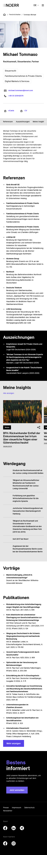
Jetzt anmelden (17, 790)
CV (26, 110)
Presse (6, 807)
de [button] (35, 5)
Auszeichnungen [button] (23, 121)
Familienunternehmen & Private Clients (23, 76)
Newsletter (7, 811)
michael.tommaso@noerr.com (20, 90)
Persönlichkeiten (15, 15)
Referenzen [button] (8, 121)
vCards (11, 110)
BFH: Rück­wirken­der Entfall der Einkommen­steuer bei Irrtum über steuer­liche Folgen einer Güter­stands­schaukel (21, 437)
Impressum (16, 807)
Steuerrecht (10, 70)
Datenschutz (29, 807)
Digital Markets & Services (17, 81)
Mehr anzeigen (14, 743)
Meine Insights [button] (39, 121)
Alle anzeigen (8, 393)
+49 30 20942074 (15, 96)
